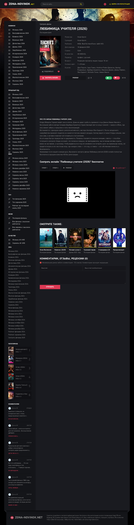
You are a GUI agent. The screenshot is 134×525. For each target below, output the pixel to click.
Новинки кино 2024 (15, 302)
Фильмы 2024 (13, 251)
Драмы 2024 (12, 269)
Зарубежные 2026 (19, 50)
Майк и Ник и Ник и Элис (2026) (14, 505)
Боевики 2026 (17, 37)
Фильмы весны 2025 (20, 158)
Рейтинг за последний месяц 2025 (20, 207)
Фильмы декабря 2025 (20, 168)
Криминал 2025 (18, 125)
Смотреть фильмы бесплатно (50, 24)
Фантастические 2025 (20, 145)
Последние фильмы (19, 218)
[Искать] (81, 4)
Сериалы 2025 (17, 152)
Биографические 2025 (20, 98)
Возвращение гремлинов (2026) (14, 470)
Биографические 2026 (20, 33)
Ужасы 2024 (12, 290)
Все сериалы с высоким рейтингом (21, 229)
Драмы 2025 (17, 111)
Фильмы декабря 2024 (16, 329)
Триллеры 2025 (18, 139)
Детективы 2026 (18, 43)
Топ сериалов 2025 (19, 202)
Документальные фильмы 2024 (19, 266)
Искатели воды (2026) (14, 419)
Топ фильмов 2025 (19, 199)
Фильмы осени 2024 (15, 317)
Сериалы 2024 (13, 305)
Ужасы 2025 (16, 142)
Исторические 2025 (19, 118)
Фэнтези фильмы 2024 (16, 296)
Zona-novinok (21, 4)
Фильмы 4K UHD (18, 240)
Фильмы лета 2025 (19, 161)
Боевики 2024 (13, 257)
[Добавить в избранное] (59, 72)
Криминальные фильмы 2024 (18, 278)
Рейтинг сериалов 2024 (17, 335)
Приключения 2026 (19, 67)
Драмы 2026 (17, 47)
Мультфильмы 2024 (15, 308)
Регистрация (125, 4)
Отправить (50, 287)
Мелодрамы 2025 (18, 128)
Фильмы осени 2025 (19, 165)
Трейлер (75, 78)
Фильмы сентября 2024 (16, 320)
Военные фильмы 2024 (16, 260)
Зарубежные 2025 (19, 115)
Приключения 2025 (19, 135)
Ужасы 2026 (16, 74)
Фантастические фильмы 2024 (19, 293)
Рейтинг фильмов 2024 (16, 332)
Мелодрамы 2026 (18, 64)
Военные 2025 (17, 105)
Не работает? (121, 168)
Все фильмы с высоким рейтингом (21, 223)
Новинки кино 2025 (19, 172)
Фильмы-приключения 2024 (18, 284)
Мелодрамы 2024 (14, 281)
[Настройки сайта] (105, 4)
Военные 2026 (17, 40)
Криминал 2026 (18, 60)
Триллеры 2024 (13, 287)
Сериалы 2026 (17, 84)
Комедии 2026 (17, 57)
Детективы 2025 (18, 108)
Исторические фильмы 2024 (18, 272)
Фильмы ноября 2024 (16, 326)
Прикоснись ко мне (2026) (14, 436)
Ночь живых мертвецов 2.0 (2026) (14, 488)
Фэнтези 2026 (17, 81)
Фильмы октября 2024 (16, 323)
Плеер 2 (55, 168)
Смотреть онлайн (51, 78)
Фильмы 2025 (17, 94)
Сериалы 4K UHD (18, 243)
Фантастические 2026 (20, 77)
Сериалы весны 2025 (20, 175)
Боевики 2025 (17, 101)
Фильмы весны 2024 (15, 311)
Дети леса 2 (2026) (14, 453)
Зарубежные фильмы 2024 (17, 299)
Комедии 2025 (17, 122)
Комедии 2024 (13, 275)
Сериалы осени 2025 (20, 182)
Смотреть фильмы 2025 (16, 338)
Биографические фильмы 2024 (19, 254)
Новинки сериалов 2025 (21, 189)
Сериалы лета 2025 (19, 178)
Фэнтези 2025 (17, 149)
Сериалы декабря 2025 (21, 185)
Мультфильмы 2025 (19, 132)
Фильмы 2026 (17, 30)
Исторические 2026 (19, 54)
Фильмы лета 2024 (15, 314)
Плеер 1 (44, 168)
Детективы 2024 (14, 263)
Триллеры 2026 (18, 71)
